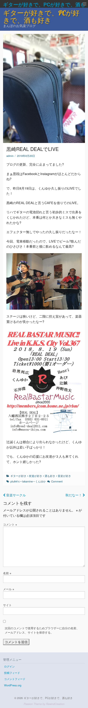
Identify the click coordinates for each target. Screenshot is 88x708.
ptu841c (15, 481)
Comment (57, 481)
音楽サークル (15, 495)
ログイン (9, 666)
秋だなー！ (74, 495)
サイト (7, 605)
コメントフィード (14, 679)
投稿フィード (12, 673)
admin (10, 156)
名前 (7, 573)
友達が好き (35, 476)
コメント (10, 524)
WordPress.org (12, 685)
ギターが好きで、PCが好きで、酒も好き (41, 16)
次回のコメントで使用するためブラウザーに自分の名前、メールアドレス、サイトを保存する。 (42, 630)
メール (8, 589)
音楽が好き (64, 476)
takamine (27, 481)
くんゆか (40, 481)
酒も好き (50, 476)
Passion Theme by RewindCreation (44, 704)
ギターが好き (18, 476)
